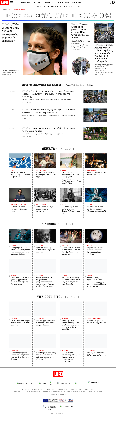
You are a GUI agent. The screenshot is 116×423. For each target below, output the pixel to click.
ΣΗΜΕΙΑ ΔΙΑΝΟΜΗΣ (95, 392)
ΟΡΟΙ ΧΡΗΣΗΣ (90, 389)
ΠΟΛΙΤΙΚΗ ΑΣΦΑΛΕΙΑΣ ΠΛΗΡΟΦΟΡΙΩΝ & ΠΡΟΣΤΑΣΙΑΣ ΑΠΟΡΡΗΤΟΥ (38, 392)
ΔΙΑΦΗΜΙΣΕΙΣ (62, 389)
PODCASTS (77, 2)
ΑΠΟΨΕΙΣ (49, 2)
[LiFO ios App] (66, 407)
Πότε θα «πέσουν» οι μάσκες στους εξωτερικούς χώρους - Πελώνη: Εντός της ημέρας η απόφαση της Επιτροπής (48, 94)
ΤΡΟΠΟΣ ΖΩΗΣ (63, 2)
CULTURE (37, 2)
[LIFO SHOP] (93, 383)
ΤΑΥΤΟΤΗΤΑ (25, 389)
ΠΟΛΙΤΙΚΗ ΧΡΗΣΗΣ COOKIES (74, 392)
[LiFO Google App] (49, 407)
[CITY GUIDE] (64, 383)
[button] (11, 2)
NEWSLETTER (49, 389)
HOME (4, 9)
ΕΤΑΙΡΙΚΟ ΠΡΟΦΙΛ (76, 389)
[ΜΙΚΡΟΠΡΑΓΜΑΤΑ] (26, 383)
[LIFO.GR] (4, 3)
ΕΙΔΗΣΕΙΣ (26, 2)
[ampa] (42, 383)
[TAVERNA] (80, 383)
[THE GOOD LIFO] (52, 383)
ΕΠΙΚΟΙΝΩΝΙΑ (37, 389)
